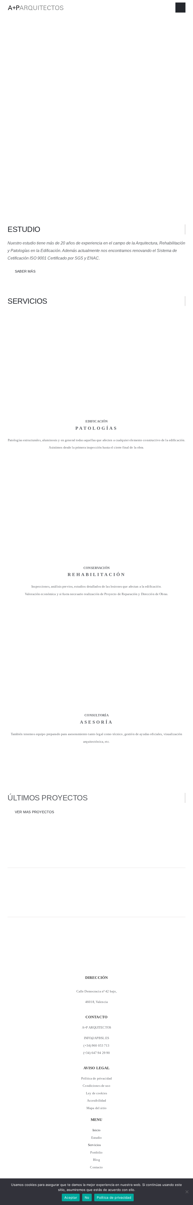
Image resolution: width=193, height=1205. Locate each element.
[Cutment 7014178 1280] (96, 323)
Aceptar (70, 1197)
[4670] (96, 617)
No (87, 1197)
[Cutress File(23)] (96, 470)
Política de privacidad (114, 1197)
